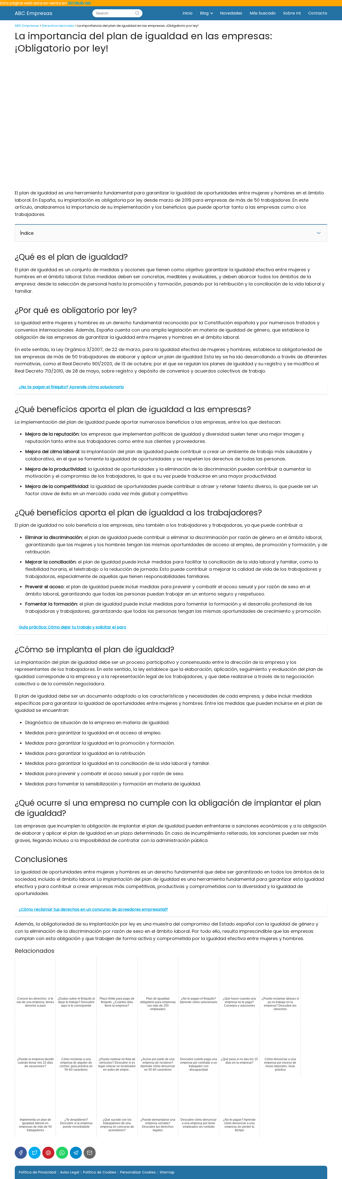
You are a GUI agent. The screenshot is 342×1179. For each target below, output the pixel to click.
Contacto (317, 13)
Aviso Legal (69, 1172)
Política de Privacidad (37, 1172)
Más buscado (263, 13)
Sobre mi (292, 13)
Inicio (188, 13)
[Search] (137, 13)
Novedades (231, 13)
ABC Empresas (33, 13)
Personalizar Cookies (138, 1172)
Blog (204, 13)
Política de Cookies (99, 1172)
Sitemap (167, 1172)
